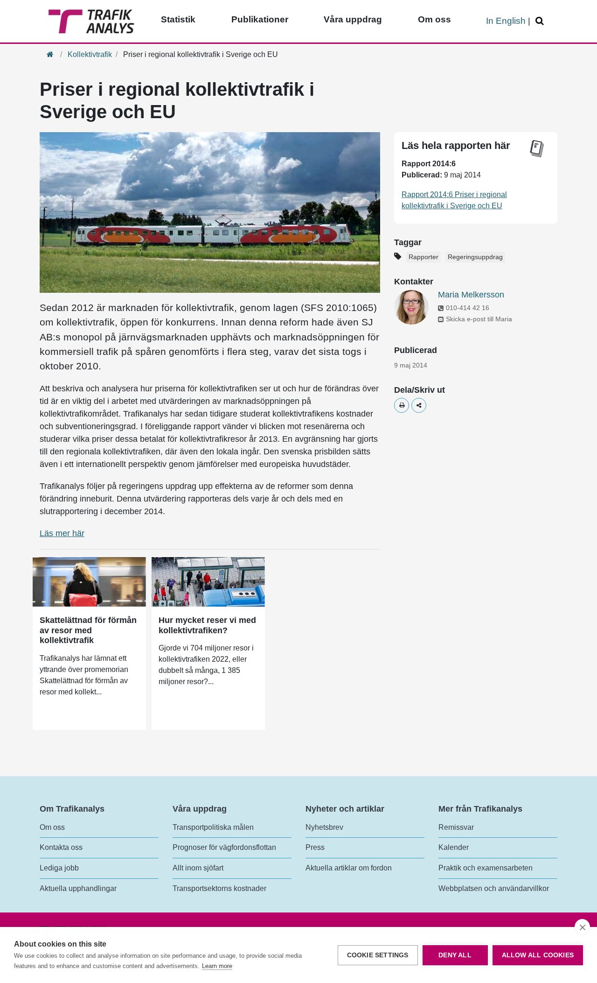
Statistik (178, 19)
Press (315, 847)
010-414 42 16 (467, 307)
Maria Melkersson (471, 294)
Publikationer (259, 19)
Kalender (453, 847)
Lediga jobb (59, 868)
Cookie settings (378, 955)
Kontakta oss (61, 847)
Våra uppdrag (353, 19)
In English (506, 21)
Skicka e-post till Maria (479, 319)
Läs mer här (62, 533)
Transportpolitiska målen (213, 827)
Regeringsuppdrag (475, 257)
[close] (582, 927)
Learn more (217, 965)
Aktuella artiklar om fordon (348, 868)
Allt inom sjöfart (198, 868)
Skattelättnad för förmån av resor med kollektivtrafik (88, 630)
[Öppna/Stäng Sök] (541, 21)
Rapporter (423, 257)
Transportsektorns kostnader (219, 888)
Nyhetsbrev (324, 827)
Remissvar (456, 827)
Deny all (455, 955)
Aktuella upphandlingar (78, 888)
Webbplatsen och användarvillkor (493, 888)
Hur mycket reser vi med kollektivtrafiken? (207, 625)
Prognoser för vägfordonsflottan (224, 847)
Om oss (434, 19)
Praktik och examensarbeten (485, 868)
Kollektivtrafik (90, 54)
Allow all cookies (538, 955)
